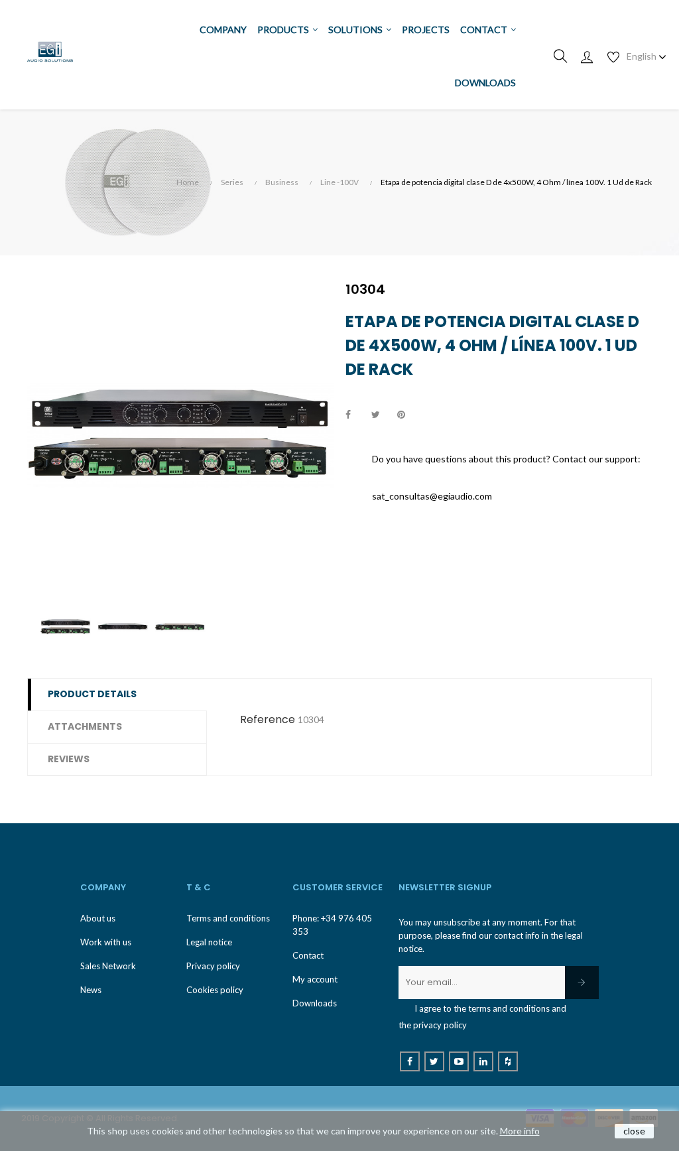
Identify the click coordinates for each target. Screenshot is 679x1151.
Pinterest (407, 415)
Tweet (381, 415)
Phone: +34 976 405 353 (332, 925)
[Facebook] (409, 1061)
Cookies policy (214, 989)
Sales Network (108, 966)
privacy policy (440, 1025)
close (634, 1130)
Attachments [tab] (85, 726)
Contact (308, 955)
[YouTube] (458, 1061)
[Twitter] (434, 1061)
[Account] (587, 56)
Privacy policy (213, 966)
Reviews (69, 759)
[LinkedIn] (483, 1061)
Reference (267, 719)
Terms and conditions (228, 918)
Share (355, 415)
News (90, 989)
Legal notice (209, 942)
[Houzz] (508, 1061)
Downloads (314, 1003)
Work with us (105, 942)
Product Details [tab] (92, 694)
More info (520, 1130)
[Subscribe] (582, 982)
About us (97, 918)
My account (315, 979)
